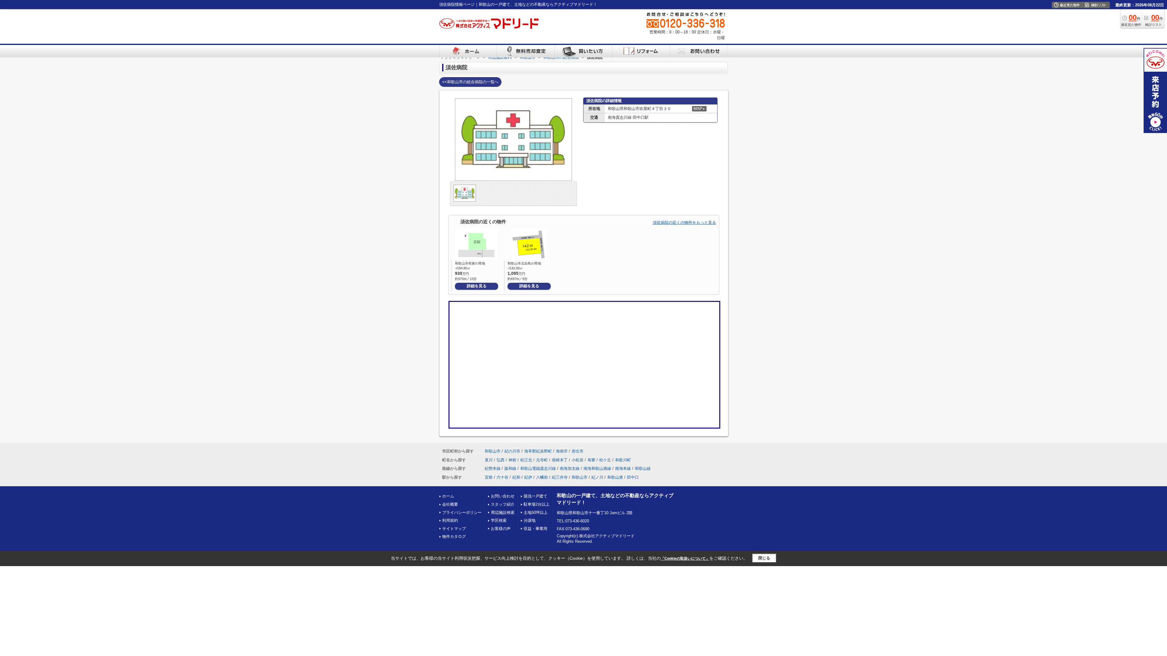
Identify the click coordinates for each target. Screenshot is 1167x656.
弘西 (500, 460)
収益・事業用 (535, 528)
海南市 (562, 451)
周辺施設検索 (503, 512)
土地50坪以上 (536, 512)
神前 (512, 460)
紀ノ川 (597, 477)
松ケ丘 (605, 460)
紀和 (516, 477)
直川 (489, 460)
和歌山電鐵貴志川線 (538, 468)
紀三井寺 (560, 477)
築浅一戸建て (535, 496)
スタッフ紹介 (503, 504)
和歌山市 (493, 451)
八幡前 (542, 477)
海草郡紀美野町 (538, 451)
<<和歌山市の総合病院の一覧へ (470, 82)
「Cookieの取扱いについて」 (685, 558)
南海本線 (623, 468)
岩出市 (578, 451)
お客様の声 (501, 528)
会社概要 (450, 504)
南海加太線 (570, 468)
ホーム (448, 496)
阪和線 (510, 468)
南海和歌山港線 (597, 468)
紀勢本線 (493, 468)
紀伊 (528, 477)
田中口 (633, 477)
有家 (591, 460)
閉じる (764, 558)
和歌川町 (623, 460)
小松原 (578, 460)
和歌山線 (643, 468)
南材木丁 (560, 460)
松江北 (526, 460)
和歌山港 (615, 477)
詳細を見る (477, 286)
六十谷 (502, 477)
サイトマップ (454, 528)
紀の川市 (512, 451)
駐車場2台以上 (536, 504)
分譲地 (529, 520)
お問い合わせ (503, 496)
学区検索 (499, 520)
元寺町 (542, 460)
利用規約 (450, 520)
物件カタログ (454, 536)
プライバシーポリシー (462, 512)
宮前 (489, 477)
